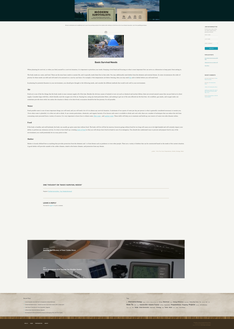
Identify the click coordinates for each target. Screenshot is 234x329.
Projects (192, 305)
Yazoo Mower (207, 65)
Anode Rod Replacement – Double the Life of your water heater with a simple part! (44, 304)
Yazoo (177, 307)
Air (157, 151)
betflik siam (207, 90)
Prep (140, 18)
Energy (171, 302)
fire (130, 77)
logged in (51, 205)
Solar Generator (144, 307)
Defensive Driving (153, 302)
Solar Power (152, 307)
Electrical (166, 302)
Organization (167, 304)
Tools (166, 307)
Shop (130, 307)
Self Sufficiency (203, 304)
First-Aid (203, 302)
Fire (160, 151)
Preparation (38, 323)
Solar (136, 307)
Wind (174, 307)
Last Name (207, 39)
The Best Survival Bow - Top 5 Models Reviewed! (60, 191)
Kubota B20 (144, 305)
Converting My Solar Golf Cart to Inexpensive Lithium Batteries (40, 302)
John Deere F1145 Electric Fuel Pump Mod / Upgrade (37, 307)
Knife (135, 304)
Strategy (178, 151)
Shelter (173, 151)
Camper (144, 302)
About (46, 323)
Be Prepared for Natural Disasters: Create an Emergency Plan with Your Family (43, 312)
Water (182, 151)
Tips (163, 307)
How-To (129, 305)
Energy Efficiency (178, 302)
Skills (129, 18)
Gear (134, 18)
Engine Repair (186, 302)
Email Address (208, 43)
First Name (207, 34)
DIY (157, 302)
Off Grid (161, 304)
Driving (160, 302)
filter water (97, 116)
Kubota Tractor (154, 305)
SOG (133, 307)
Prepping (185, 305)
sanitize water (109, 116)
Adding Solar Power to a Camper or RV (211, 62)
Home (124, 18)
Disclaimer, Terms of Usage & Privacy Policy (202, 322)
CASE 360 (147, 302)
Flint (206, 302)
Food (162, 151)
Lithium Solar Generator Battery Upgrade (35, 310)
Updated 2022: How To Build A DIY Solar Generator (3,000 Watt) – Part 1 (211, 91)
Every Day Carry (194, 302)
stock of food (81, 130)
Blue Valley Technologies (206, 325)
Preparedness (168, 151)
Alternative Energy (135, 302)
